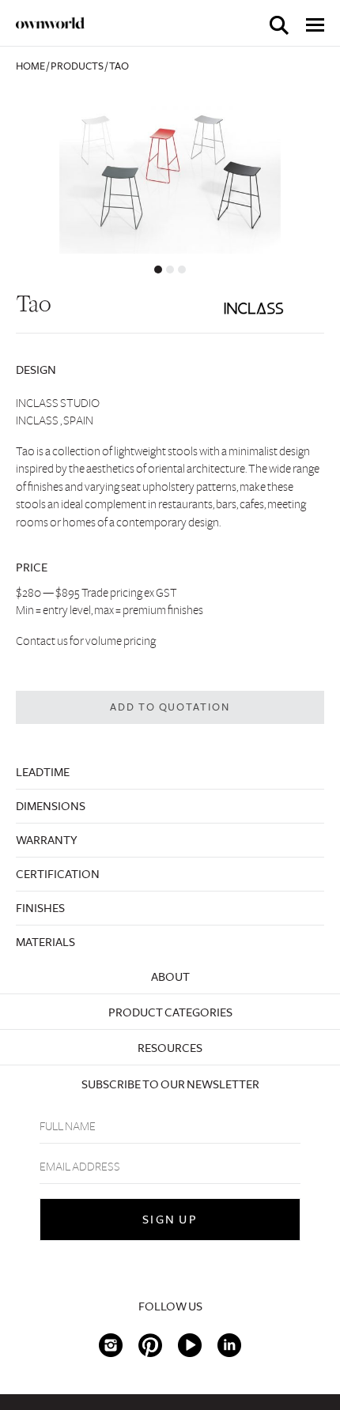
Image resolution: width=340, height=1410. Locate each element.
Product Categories (170, 1012)
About (170, 977)
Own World (50, 23)
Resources (170, 1048)
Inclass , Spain (54, 420)
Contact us (42, 641)
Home (30, 66)
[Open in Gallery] (170, 171)
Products (77, 66)
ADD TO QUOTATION (170, 707)
